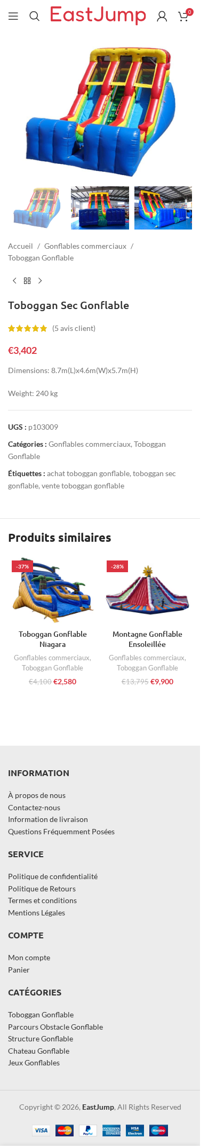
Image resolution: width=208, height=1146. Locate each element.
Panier (19, 969)
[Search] (34, 16)
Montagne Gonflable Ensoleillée (147, 639)
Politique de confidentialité (53, 876)
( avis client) (73, 328)
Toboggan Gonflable (41, 257)
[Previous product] (14, 281)
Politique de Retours (42, 887)
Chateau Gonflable (38, 1050)
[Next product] (40, 281)
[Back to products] (27, 281)
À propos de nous (37, 795)
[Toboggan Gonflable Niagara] (53, 590)
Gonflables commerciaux (85, 245)
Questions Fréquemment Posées (61, 830)
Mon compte (29, 957)
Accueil (20, 245)
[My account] (162, 16)
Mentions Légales (36, 911)
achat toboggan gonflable (88, 473)
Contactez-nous (34, 806)
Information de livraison (48, 819)
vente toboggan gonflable (83, 485)
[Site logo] (98, 15)
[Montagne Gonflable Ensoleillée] (148, 590)
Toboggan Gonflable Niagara (53, 639)
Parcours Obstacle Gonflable (55, 1026)
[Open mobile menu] (13, 16)
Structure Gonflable (40, 1038)
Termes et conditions (42, 900)
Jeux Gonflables (34, 1062)
